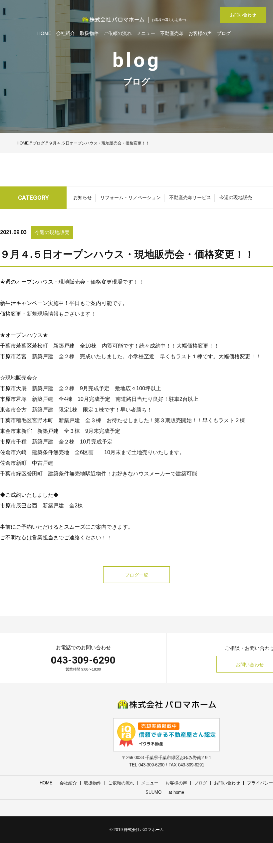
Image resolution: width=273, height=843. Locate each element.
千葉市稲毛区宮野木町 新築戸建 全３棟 (50, 420)
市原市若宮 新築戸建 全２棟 (37, 356)
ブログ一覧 (136, 575)
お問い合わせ (243, 14)
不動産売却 (171, 33)
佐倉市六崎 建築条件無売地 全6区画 (49, 452)
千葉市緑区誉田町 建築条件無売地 (42, 473)
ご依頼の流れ (118, 33)
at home (176, 792)
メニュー (145, 33)
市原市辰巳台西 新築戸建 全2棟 (41, 505)
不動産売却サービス (190, 197)
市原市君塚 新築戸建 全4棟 (36, 399)
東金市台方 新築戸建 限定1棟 (39, 410)
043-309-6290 (83, 660)
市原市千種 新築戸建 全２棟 (37, 441)
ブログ (224, 33)
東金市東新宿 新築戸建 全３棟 (40, 431)
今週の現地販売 (235, 197)
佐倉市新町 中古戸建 (26, 463)
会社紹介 (65, 33)
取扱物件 (89, 33)
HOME (44, 33)
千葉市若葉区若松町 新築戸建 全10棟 (48, 346)
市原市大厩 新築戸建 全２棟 (37, 388)
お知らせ (82, 197)
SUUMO (153, 792)
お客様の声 (200, 33)
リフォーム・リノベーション (130, 197)
